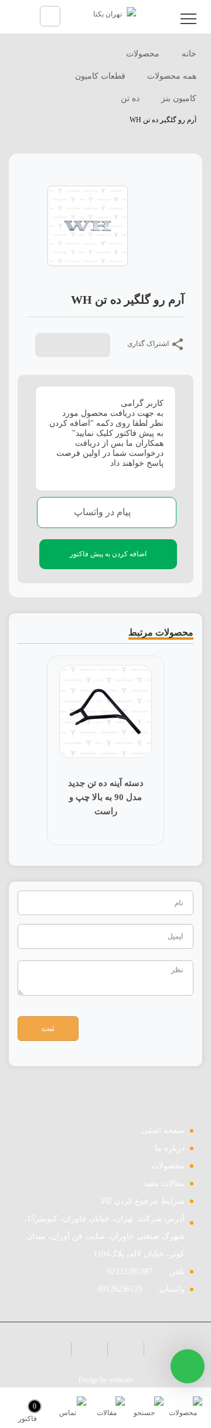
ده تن (130, 98)
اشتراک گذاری (149, 344)
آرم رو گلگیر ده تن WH (163, 120)
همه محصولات (171, 76)
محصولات (142, 53)
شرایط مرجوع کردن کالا (143, 1201)
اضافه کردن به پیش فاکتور (108, 554)
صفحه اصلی (163, 1130)
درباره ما (170, 1148)
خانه (187, 53)
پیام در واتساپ (103, 512)
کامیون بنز (178, 98)
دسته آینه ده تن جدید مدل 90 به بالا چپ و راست (93, 797)
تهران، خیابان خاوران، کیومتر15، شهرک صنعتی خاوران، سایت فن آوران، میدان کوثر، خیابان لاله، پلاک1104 (104, 1236)
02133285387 (129, 1271)
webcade (121, 1380)
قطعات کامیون (100, 76)
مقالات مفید (164, 1183)
